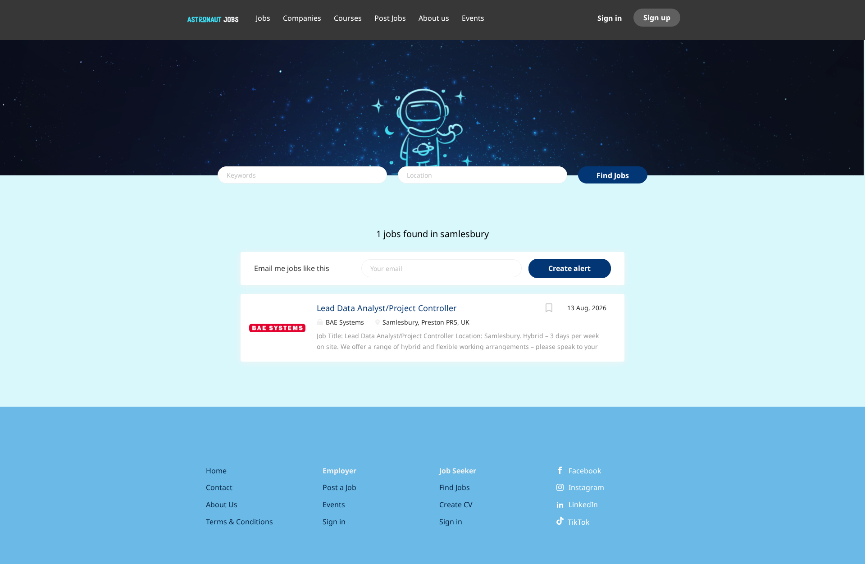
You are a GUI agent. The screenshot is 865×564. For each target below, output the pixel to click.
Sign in (609, 18)
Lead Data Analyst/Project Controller (386, 308)
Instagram (586, 487)
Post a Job (339, 487)
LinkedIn (583, 504)
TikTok (577, 522)
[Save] (549, 309)
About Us (221, 504)
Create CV (456, 504)
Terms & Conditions (239, 522)
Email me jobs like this (291, 268)
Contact (219, 487)
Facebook (585, 471)
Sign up (656, 18)
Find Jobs (612, 175)
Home (216, 471)
